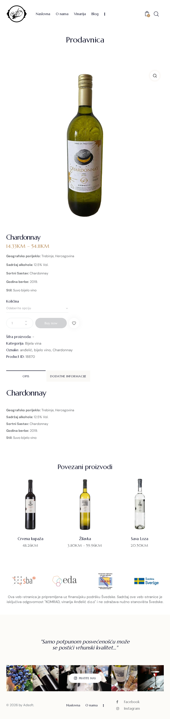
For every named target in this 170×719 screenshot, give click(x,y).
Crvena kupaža (30, 538)
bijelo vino (42, 350)
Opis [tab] (26, 376)
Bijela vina (33, 343)
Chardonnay (63, 350)
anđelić (26, 350)
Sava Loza (139, 538)
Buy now (51, 323)
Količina (12, 301)
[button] (155, 76)
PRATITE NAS (87, 678)
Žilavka (85, 538)
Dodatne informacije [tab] (68, 376)
